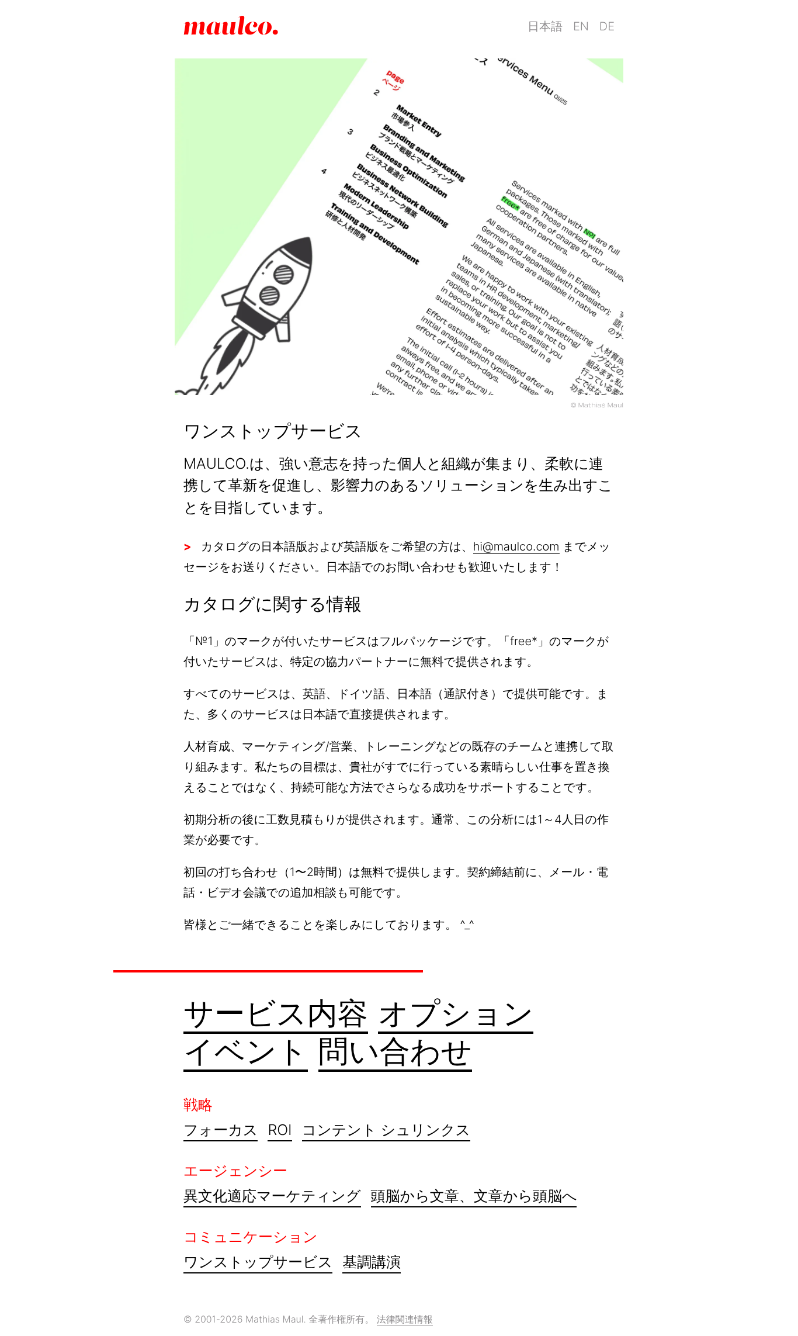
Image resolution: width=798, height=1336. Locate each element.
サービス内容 (275, 1013)
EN (581, 26)
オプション (455, 1013)
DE (607, 26)
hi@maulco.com (516, 546)
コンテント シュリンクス (386, 1130)
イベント (245, 1051)
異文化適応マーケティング (272, 1196)
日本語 (545, 26)
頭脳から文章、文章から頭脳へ (474, 1196)
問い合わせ (395, 1051)
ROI (280, 1130)
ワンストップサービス (257, 1262)
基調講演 (371, 1262)
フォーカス (220, 1130)
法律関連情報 (405, 1319)
